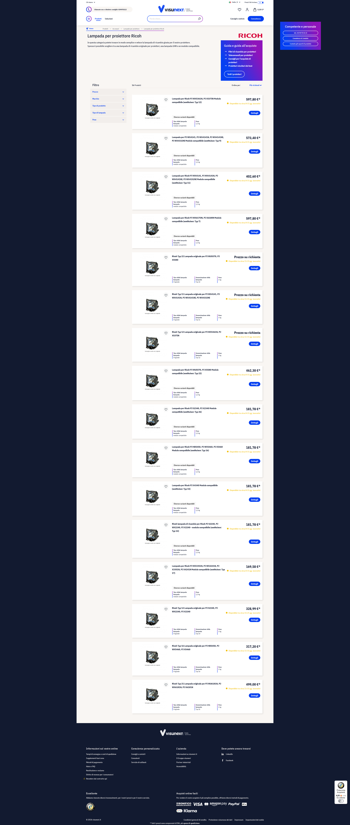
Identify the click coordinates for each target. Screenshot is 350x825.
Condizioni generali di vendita (195, 820)
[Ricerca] (199, 18)
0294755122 (122, 9)
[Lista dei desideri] (239, 9)
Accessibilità (181, 766)
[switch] (341, 801)
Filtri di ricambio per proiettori (242, 51)
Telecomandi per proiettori (240, 55)
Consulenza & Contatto (300, 38)
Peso (94, 119)
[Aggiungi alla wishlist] (166, 99)
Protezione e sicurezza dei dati (220, 820)
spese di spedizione (191, 823)
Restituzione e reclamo (95, 770)
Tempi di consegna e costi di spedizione (101, 754)
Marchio (95, 99)
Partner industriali (183, 762)
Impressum (238, 820)
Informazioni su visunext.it (186, 754)
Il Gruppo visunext (183, 758)
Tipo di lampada (99, 112)
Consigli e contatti (138, 754)
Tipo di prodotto (99, 105)
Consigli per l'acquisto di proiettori (239, 60)
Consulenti (135, 758)
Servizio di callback (138, 762)
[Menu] (89, 18)
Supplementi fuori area (95, 758)
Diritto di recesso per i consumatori (99, 774)
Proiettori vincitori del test (240, 65)
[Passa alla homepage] (175, 9)
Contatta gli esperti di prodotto (300, 44)
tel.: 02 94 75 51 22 (300, 33)
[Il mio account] (247, 9)
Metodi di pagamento (94, 762)
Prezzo (95, 92)
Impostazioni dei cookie (255, 820)
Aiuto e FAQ (90, 766)
